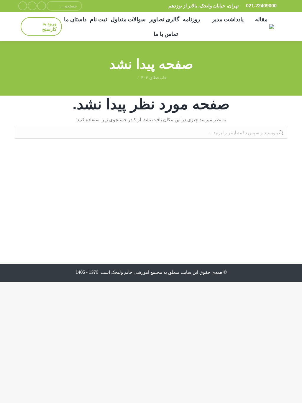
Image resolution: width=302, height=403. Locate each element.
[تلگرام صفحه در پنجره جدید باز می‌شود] (22, 5)
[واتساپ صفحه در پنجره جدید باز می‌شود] (32, 5)
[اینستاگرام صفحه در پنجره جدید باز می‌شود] (41, 5)
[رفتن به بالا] (293, 394)
